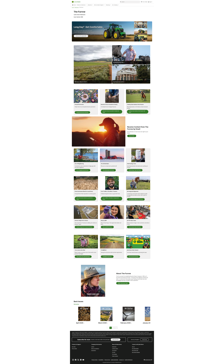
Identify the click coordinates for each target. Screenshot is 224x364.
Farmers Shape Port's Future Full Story (84, 227)
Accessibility (100, 359)
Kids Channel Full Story (133, 256)
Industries (90, 4)
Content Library (115, 348)
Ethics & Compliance (95, 348)
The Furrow (114, 350)
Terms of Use (107, 359)
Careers (92, 346)
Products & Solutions (81, 4)
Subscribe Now (115, 339)
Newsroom (114, 346)
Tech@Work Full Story (107, 256)
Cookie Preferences (128, 359)
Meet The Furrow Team (123, 283)
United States (148, 359)
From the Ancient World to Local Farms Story (85, 198)
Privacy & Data (95, 359)
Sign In (150, 1)
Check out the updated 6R (81, 36)
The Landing (114, 354)
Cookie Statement (114, 359)
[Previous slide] (108, 328)
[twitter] (78, 360)
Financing (108, 4)
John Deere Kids (135, 350)
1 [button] (110, 327)
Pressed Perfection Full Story (82, 112)
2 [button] (113, 327)
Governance (93, 350)
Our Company (115, 4)
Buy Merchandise (135, 348)
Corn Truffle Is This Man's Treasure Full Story (111, 198)
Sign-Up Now (131, 135)
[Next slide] (116, 328)
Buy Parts (74, 346)
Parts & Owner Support (98, 4)
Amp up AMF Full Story (107, 227)
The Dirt (113, 352)
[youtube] (83, 360)
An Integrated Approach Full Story (136, 199)
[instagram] (73, 360)
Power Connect (115, 356)
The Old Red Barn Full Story (108, 170)
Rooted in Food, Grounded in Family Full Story (111, 111)
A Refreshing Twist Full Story (135, 170)
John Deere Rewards (136, 352)
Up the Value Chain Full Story (135, 227)
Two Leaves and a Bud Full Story (83, 256)
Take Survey (144, 339)
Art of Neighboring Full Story (82, 170)
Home (75, 4)
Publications (77, 7)
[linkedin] (81, 360)
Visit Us (133, 346)
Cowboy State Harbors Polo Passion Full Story (137, 111)
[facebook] (75, 360)
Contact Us (121, 359)
